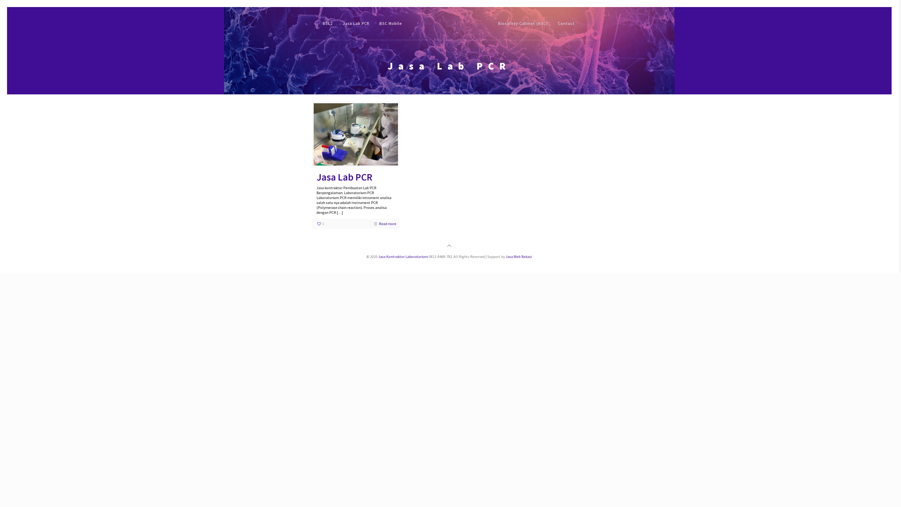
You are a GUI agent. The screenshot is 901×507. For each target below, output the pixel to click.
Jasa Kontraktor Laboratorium (403, 256)
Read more (387, 223)
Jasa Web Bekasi (519, 256)
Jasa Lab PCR (344, 177)
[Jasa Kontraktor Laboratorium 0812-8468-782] (449, 23)
